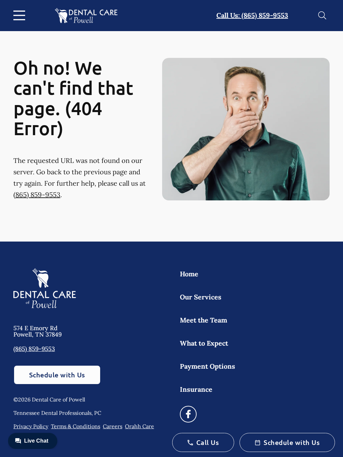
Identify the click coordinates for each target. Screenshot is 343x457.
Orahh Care (139, 426)
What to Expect (204, 343)
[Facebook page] (188, 414)
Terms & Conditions (75, 426)
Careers (112, 426)
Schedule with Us (57, 374)
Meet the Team (203, 320)
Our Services (200, 297)
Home (189, 274)
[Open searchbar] (322, 15)
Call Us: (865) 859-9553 (252, 15)
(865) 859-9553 (36, 194)
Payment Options (207, 366)
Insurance (196, 389)
